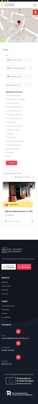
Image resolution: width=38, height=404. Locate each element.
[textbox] (20, 68)
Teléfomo (4, 361)
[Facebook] (2, 1)
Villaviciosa (10, 221)
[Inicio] (8, 5)
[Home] (12, 250)
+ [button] (2, 10)
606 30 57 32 (6, 364)
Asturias (17, 221)
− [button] (2, 13)
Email (3, 335)
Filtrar (6, 50)
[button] (35, 12)
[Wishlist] (32, 221)
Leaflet (36, 41)
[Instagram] (5, 1)
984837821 (10, 215)
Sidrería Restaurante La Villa (19, 211)
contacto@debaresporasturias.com (15, 338)
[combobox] (19, 68)
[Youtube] (7, 1)
